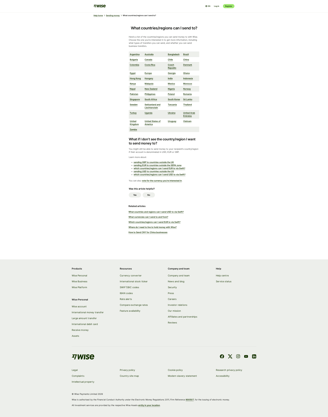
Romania (187, 94)
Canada (148, 59)
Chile (170, 59)
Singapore (135, 99)
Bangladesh (174, 54)
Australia (149, 54)
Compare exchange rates (134, 305)
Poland (171, 94)
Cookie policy (175, 370)
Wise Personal (79, 275)
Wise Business (79, 281)
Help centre (222, 275)
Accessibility (222, 376)
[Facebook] (222, 356)
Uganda (148, 113)
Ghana (186, 73)
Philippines (150, 94)
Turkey (133, 113)
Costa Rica (150, 65)
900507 (190, 399)
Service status (224, 281)
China (186, 59)
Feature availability (130, 310)
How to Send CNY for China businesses (148, 232)
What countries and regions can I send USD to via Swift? (156, 212)
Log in (216, 6)
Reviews (172, 322)
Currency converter (131, 275)
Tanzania (172, 104)
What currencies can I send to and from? (148, 217)
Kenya (133, 83)
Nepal (132, 89)
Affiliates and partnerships (182, 316)
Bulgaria (134, 59)
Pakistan (134, 94)
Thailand (187, 104)
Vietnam (187, 121)
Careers (172, 299)
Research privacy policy (229, 370)
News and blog (176, 281)
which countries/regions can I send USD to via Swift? (160, 174)
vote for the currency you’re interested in (162, 180)
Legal (75, 370)
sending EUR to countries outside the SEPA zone (157, 165)
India (170, 78)
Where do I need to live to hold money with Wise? (153, 227)
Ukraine (171, 113)
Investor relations (177, 305)
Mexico (171, 83)
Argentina (135, 54)
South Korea (174, 99)
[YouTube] (246, 356)
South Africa (151, 99)
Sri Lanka (187, 99)
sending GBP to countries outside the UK (154, 162)
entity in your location (149, 405)
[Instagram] (238, 356)
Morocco (187, 83)
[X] (230, 356)
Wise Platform (79, 287)
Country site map (129, 376)
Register (228, 6)
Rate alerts (126, 299)
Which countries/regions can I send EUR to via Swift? (155, 222)
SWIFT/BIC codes (129, 287)
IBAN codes (126, 293)
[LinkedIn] (254, 356)
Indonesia (188, 78)
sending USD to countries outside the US (154, 171)
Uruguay (172, 121)
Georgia (172, 73)
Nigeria (171, 89)
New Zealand (151, 89)
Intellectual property (83, 381)
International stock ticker (134, 281)
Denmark (187, 65)
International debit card (85, 324)
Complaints (78, 376)
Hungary (149, 78)
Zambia (133, 129)
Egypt (133, 73)
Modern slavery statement (182, 376)
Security (172, 287)
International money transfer (88, 312)
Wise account (79, 306)
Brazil (186, 54)
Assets (75, 336)
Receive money (80, 330)
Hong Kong (135, 78)
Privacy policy (127, 370)
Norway (187, 89)
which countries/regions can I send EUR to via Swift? (159, 168)
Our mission (174, 310)
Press (171, 293)
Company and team (179, 275)
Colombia (134, 65)
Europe (148, 73)
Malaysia (149, 83)
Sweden (134, 104)
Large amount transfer (84, 318)
